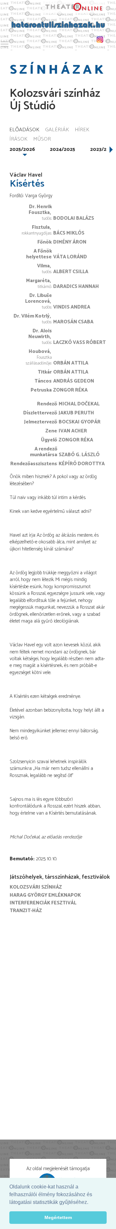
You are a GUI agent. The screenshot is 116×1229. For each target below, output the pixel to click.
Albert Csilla (70, 272)
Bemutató (21, 858)
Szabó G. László (79, 455)
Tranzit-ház (26, 911)
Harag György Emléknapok (45, 895)
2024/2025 (62, 149)
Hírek (82, 130)
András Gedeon (73, 381)
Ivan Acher (73, 431)
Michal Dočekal (79, 404)
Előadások (24, 130)
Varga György (39, 196)
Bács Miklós (68, 233)
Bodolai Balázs (73, 218)
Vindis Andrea (71, 307)
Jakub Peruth (76, 413)
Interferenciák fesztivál (43, 903)
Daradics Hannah (76, 286)
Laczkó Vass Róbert (79, 342)
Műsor (42, 139)
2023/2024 (102, 149)
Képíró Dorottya (82, 464)
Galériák (57, 130)
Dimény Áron (69, 242)
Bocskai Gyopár (80, 422)
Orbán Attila (70, 363)
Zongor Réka (70, 390)
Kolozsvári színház (36, 887)
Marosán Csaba (73, 322)
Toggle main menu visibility (4, 43)
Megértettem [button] (58, 1217)
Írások (18, 139)
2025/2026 (22, 149)
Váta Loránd (70, 257)
